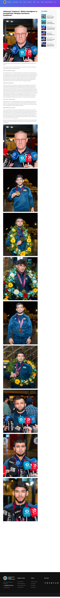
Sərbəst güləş (33, 583)
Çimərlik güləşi (33, 587)
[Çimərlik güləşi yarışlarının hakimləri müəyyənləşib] (43, 22)
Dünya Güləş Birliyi (20, 581)
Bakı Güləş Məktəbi (48, 2)
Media (34, 2)
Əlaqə (38, 2)
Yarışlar (24, 2)
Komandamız (15, 2)
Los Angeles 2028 (20, 587)
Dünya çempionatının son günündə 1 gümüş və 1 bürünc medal (51, 29)
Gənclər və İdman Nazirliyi (21, 585)
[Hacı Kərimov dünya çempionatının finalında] (43, 39)
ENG (55, 2)
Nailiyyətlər (29, 2)
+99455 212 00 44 (8, 585)
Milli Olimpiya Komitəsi (21, 583)
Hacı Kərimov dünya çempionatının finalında (51, 40)
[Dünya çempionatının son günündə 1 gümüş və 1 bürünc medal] (43, 27)
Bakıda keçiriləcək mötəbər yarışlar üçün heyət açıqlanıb (51, 18)
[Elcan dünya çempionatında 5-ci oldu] (43, 33)
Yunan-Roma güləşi (34, 581)
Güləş (21, 2)
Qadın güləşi (33, 585)
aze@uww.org (6, 587)
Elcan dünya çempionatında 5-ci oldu (50, 34)
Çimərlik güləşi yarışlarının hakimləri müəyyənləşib (51, 23)
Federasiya (9, 2)
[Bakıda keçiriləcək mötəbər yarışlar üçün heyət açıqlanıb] (43, 16)
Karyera (42, 2)
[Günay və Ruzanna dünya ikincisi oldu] (43, 44)
